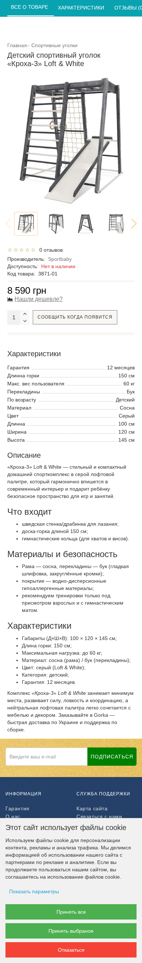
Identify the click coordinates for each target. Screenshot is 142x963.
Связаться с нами (99, 816)
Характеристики (82, 8)
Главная (17, 45)
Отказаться (71, 950)
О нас (12, 816)
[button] (134, 223)
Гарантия (17, 808)
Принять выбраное (71, 931)
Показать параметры (34, 891)
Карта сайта (92, 808)
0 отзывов (49, 250)
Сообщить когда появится (75, 317)
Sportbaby (60, 259)
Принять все (71, 912)
